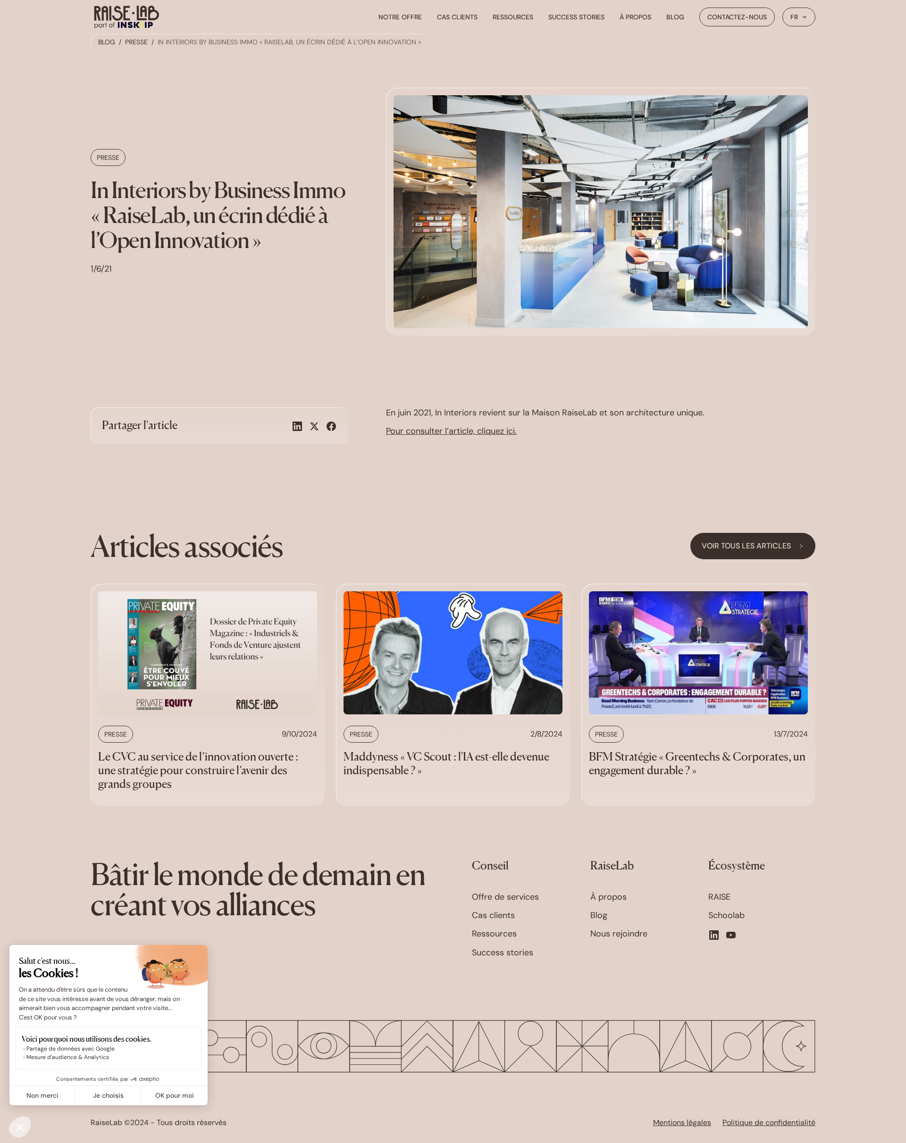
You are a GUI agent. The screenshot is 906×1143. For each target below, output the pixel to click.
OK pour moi (174, 1095)
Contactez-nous (737, 17)
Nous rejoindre (618, 933)
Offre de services (505, 897)
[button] (799, 17)
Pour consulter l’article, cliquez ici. (451, 431)
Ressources (513, 17)
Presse (136, 42)
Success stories (576, 17)
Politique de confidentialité (768, 1122)
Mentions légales (682, 1122)
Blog (675, 17)
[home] (126, 17)
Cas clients (457, 17)
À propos (635, 17)
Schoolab (726, 915)
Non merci (42, 1095)
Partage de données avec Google (70, 1048)
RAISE (719, 897)
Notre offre (400, 17)
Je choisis (108, 1095)
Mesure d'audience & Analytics (67, 1057)
